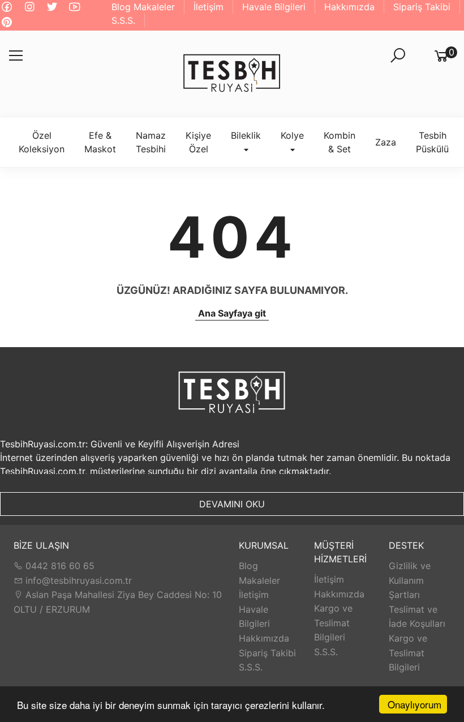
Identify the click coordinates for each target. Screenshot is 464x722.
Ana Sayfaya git (232, 313)
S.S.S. (123, 20)
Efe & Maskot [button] (100, 142)
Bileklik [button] (246, 135)
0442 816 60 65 (58, 565)
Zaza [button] (385, 142)
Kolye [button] (292, 135)
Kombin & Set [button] (339, 142)
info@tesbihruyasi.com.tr (78, 580)
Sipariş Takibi (421, 6)
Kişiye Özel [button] (198, 142)
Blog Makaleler (143, 6)
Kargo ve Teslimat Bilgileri (333, 623)
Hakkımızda (349, 6)
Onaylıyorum (414, 704)
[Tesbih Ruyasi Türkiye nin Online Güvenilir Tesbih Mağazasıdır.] (232, 73)
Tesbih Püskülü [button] (432, 142)
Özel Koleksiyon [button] (42, 142)
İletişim (209, 6)
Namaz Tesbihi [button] (151, 142)
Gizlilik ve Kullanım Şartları (410, 580)
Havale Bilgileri (274, 6)
